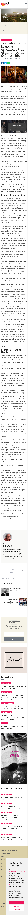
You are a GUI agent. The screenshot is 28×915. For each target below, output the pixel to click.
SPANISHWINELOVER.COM (17, 871)
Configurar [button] (17, 909)
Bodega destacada (7, 703)
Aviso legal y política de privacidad (9, 850)
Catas (2, 896)
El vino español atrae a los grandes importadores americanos (11, 817)
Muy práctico (6, 683)
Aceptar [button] (17, 903)
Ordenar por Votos (21, 571)
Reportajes (9, 26)
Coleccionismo (6, 692)
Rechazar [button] (16, 906)
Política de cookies (5, 853)
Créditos (3, 856)
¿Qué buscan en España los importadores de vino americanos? (11, 828)
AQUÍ (10, 884)
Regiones (4, 723)
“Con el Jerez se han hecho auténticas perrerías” (17, 593)
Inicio (2, 26)
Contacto (3, 866)
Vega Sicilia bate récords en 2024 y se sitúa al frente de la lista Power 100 (12, 697)
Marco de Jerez (6, 712)
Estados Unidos (6, 39)
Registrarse (4, 869)
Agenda (3, 903)
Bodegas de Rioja (5, 876)
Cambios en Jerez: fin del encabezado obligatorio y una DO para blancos (13, 717)
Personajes (4, 893)
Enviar (14, 639)
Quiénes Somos (5, 863)
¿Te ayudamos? (5, 872)
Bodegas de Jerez (5, 883)
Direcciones (4, 906)
